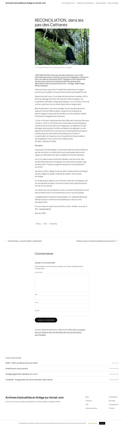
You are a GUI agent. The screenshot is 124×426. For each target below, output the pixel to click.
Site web (37, 310)
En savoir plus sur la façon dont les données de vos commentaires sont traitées (60, 332)
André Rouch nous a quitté (16, 369)
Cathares (38, 223)
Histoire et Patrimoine (59, 67)
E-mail (37, 302)
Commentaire (39, 272)
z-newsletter (68, 67)
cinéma (45, 223)
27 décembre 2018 (114, 374)
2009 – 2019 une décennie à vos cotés (21, 363)
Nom (36, 294)
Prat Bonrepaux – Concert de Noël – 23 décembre (25, 241)
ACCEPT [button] (102, 423)
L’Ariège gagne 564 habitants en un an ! (21, 374)
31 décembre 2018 (114, 368)
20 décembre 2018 (114, 379)
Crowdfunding (53, 223)
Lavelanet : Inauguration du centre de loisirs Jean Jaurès (28, 380)
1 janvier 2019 (115, 363)
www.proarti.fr (45, 209)
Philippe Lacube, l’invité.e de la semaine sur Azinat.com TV (96, 241)
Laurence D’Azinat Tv (44, 67)
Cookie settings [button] (92, 423)
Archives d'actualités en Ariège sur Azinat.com (25, 3)
